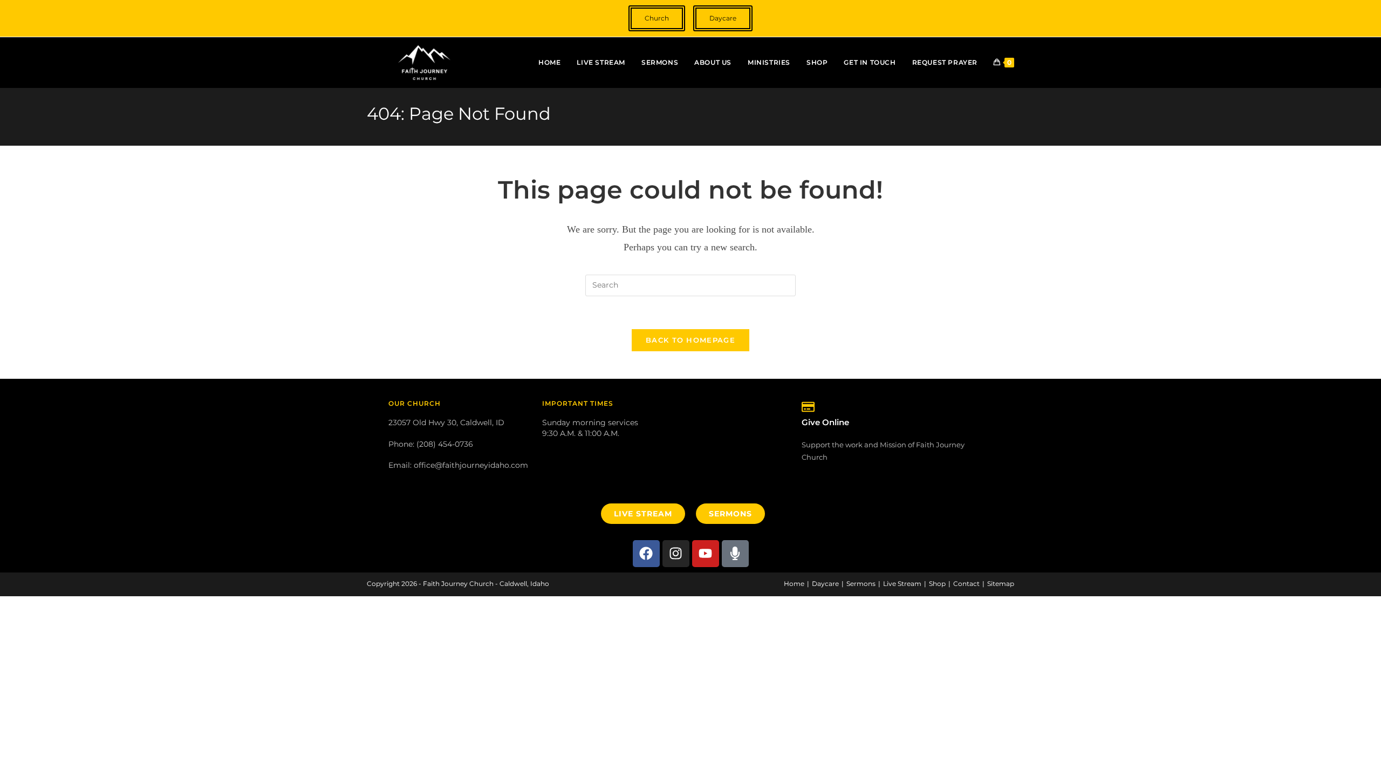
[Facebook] (646, 553)
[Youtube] (705, 553)
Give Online (825, 422)
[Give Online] (808, 406)
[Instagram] (675, 553)
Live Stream (902, 584)
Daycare (825, 584)
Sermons (861, 584)
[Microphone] (735, 553)
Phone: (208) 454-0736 (430, 444)
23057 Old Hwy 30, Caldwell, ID (446, 422)
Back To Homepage (690, 340)
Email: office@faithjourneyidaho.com (458, 465)
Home (794, 584)
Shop (937, 584)
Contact (966, 584)
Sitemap (1000, 584)
